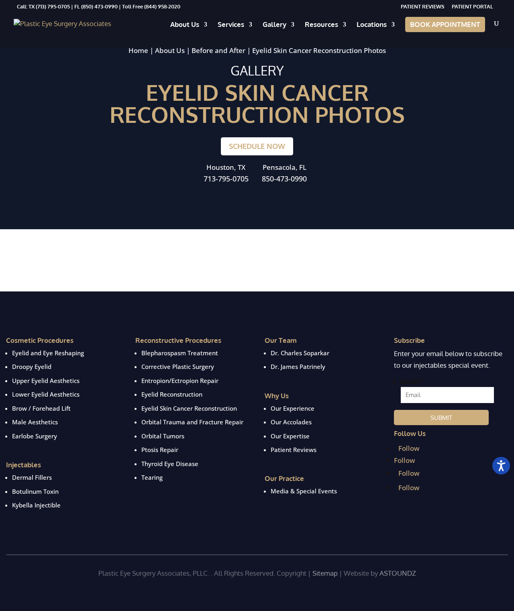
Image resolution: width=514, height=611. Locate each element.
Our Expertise (290, 436)
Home (138, 50)
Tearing (152, 477)
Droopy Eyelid (31, 367)
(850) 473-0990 (99, 6)
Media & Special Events (304, 491)
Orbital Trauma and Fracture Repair (192, 422)
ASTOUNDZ (397, 573)
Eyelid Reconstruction (171, 394)
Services (231, 25)
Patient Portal (472, 7)
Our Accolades (291, 422)
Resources (321, 25)
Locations (372, 25)
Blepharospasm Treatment (179, 353)
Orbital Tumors (162, 436)
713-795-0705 (226, 178)
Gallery (274, 25)
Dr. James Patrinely (298, 367)
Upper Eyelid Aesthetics (46, 381)
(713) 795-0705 (52, 6)
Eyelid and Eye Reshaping (48, 353)
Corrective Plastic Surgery (177, 367)
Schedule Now (257, 146)
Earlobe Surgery (34, 436)
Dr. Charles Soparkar (300, 353)
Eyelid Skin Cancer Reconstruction (189, 408)
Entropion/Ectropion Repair (179, 381)
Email (411, 381)
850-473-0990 (284, 178)
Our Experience (292, 408)
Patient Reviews (423, 7)
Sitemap (325, 573)
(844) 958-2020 (162, 6)
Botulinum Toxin (35, 491)
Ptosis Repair (159, 450)
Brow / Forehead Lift (41, 408)
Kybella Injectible (36, 505)
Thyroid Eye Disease (169, 464)
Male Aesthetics (35, 422)
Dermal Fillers (32, 477)
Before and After (218, 50)
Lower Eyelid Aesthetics (46, 394)
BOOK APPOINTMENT (445, 24)
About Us (184, 25)
